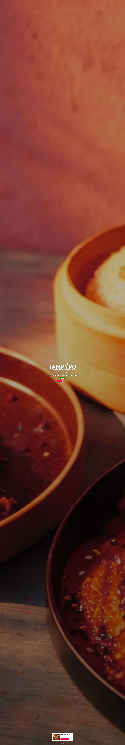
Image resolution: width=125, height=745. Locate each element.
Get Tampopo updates (64, 738)
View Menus (65, 381)
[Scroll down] (62, 743)
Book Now (59, 381)
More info (62, 378)
